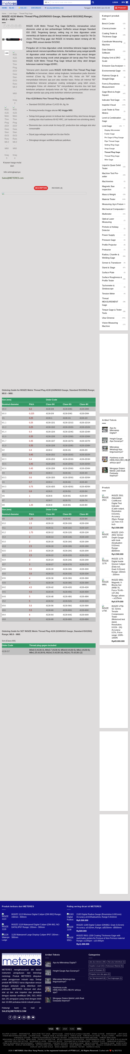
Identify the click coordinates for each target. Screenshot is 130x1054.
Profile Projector (109, 245)
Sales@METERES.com (12, 178)
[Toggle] (123, 125)
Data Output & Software (108, 51)
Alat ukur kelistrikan (116, 962)
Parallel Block (55, 1041)
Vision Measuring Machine (110, 324)
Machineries (107, 181)
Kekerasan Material (114, 966)
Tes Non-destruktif (97, 978)
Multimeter (106, 214)
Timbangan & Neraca (116, 1041)
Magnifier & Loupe (38, 1041)
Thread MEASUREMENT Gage (110, 301)
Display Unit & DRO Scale (111, 59)
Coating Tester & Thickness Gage (109, 35)
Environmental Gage (111, 71)
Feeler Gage (109, 134)
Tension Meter (108, 294)
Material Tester (108, 199)
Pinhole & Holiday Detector (110, 228)
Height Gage (121, 1036)
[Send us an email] (24, 1017)
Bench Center (108, 24)
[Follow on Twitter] (19, 1017)
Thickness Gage (107, 1043)
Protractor (106, 250)
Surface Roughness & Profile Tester (112, 279)
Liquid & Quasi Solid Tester (111, 167)
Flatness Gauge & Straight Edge (110, 77)
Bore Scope (121, 1043)
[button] (121, 8)
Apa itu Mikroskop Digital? (114, 430)
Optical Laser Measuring (108, 220)
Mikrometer (24, 1034)
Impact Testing (61, 1045)
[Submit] (93, 2)
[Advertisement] (113, 373)
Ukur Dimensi (108, 318)
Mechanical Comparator (113, 209)
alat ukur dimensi (97, 962)
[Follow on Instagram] (15, 1017)
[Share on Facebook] (4, 26)
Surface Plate (108, 272)
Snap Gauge (109, 148)
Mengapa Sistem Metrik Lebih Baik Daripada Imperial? (117, 472)
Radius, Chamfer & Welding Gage (110, 256)
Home (4, 8)
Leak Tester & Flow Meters (110, 111)
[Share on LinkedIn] (20, 26)
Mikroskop (111, 1034)
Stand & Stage (108, 268)
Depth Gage (57, 1034)
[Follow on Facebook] (10, 1017)
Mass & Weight (109, 194)
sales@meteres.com (55, 8)
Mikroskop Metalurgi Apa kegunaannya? (116, 449)
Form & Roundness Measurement (111, 85)
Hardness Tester (22, 1038)
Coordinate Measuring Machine (112, 43)
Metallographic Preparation (70, 1039)
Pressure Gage (109, 240)
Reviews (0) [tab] (57, 188)
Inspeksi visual (96, 966)
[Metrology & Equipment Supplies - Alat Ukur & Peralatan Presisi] (21, 2)
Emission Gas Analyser (112, 66)
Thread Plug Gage (25, 13)
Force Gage (76, 1036)
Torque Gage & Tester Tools (112, 311)
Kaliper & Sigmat (9, 1034)
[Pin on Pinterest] (16, 26)
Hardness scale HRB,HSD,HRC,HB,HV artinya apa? (67, 989)
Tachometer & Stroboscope (108, 287)
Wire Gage (108, 160)
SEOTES (118, 1051)
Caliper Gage (35, 1036)
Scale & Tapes (108, 1036)
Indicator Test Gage (110, 100)
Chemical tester (109, 28)
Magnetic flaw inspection (108, 188)
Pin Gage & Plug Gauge (114, 137)
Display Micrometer (112, 130)
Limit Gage (13, 13)
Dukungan (36, 8)
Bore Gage (31, 1039)
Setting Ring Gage (111, 145)
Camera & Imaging (43, 1043)
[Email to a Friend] (12, 26)
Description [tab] (41, 188)
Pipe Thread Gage (111, 141)
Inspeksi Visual (109, 105)
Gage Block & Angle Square (111, 93)
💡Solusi (22, 8)
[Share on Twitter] (8, 26)
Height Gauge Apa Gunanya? (116, 440)
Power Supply (108, 235)
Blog (11, 8)
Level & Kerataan (96, 970)
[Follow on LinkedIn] (28, 1017)
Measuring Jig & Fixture (112, 204)
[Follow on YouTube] (33, 1017)
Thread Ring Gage (111, 156)
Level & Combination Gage (111, 119)
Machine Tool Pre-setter (110, 175)
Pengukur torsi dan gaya (99, 974)
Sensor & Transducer (111, 263)
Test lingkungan (115, 978)
